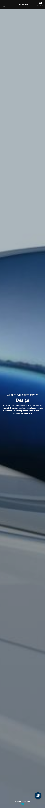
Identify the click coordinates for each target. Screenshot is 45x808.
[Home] (22, 4)
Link (22, 804)
